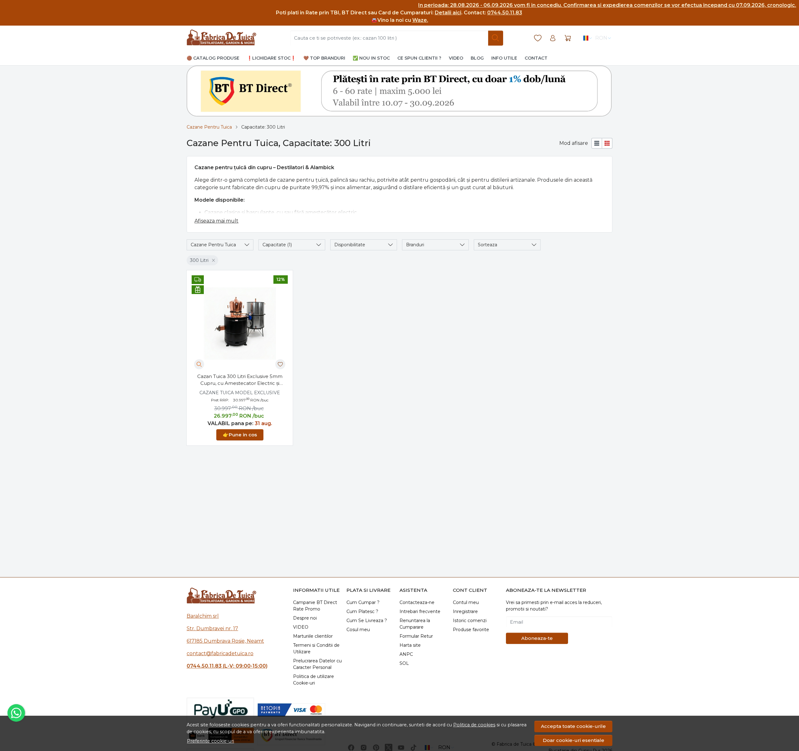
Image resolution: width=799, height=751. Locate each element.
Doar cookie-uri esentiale (573, 740)
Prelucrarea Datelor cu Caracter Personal (317, 664)
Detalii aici (448, 13)
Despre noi (305, 618)
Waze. (420, 20)
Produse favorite (471, 629)
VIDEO (300, 627)
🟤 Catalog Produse (213, 58)
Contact (536, 58)
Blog (477, 58)
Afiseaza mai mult (216, 221)
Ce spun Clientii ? (419, 58)
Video (456, 58)
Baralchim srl (203, 616)
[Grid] (607, 143)
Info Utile (504, 58)
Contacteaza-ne (417, 602)
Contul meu (466, 602)
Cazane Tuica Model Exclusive (239, 392)
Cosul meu (358, 629)
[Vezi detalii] (199, 364)
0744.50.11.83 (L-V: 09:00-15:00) (227, 666)
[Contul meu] (553, 38)
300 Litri (199, 260)
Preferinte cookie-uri (210, 741)
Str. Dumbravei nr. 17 (212, 628)
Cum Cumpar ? (363, 602)
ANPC (406, 654)
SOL (404, 663)
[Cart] (567, 38)
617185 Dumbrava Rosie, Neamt (225, 641)
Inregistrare (465, 611)
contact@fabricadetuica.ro (220, 653)
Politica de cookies (474, 725)
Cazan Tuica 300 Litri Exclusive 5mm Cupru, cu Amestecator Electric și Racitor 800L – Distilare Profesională (239, 380)
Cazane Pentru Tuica (209, 127)
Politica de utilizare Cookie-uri (313, 680)
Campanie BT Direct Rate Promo (315, 606)
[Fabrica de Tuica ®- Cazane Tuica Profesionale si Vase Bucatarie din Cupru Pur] (222, 38)
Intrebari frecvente (420, 611)
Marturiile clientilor (313, 636)
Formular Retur (416, 636)
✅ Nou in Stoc (371, 58)
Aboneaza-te (537, 638)
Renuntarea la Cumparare (415, 624)
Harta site (410, 645)
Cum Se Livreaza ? (366, 620)
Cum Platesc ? (362, 611)
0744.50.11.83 (504, 13)
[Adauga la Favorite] (280, 364)
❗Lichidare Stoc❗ (271, 58)
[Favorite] (538, 38)
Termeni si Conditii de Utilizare (316, 648)
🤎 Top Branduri (324, 58)
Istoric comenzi (470, 620)
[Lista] (596, 143)
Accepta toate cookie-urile (573, 726)
